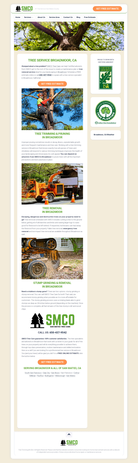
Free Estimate (90, 17)
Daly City (46, 373)
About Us (41, 17)
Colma (76, 373)
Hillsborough (60, 376)
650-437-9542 (45, 75)
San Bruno (55, 373)
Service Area (54, 17)
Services (27, 17)
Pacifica (40, 376)
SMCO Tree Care (53, 66)
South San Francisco (33, 373)
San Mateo (70, 376)
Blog (78, 17)
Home (17, 17)
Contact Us (68, 17)
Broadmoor (62, 72)
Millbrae (32, 376)
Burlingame (49, 376)
